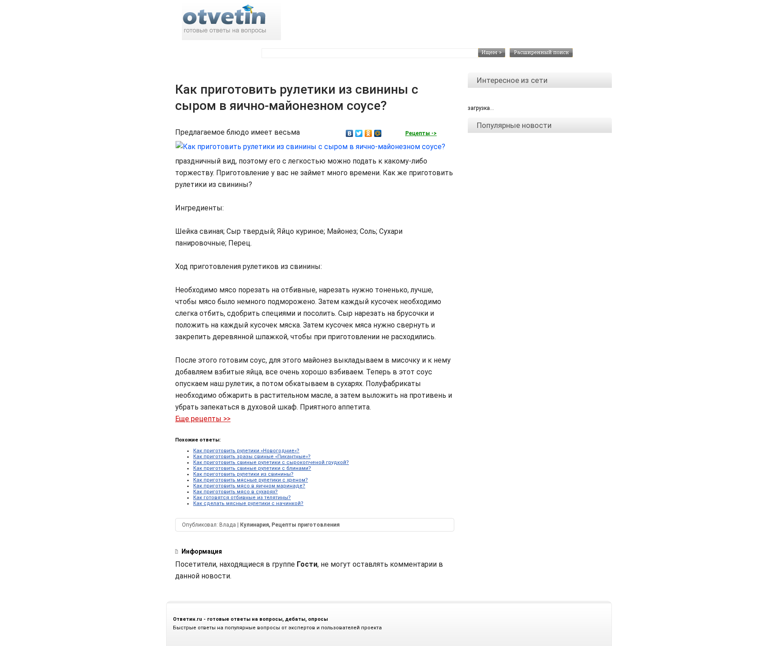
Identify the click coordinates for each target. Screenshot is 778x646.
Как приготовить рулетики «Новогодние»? (246, 451)
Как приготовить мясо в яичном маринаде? (249, 486)
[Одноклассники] (368, 133)
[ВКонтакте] (349, 133)
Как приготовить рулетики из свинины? (243, 474)
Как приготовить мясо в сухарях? (235, 492)
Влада (227, 525)
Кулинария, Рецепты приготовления (289, 525)
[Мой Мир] (378, 133)
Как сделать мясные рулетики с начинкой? (248, 503)
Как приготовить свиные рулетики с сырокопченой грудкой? (271, 462)
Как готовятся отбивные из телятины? (242, 497)
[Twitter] (359, 133)
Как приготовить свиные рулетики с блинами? (252, 468)
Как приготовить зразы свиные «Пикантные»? (252, 456)
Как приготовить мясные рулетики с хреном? (250, 480)
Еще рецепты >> (203, 418)
